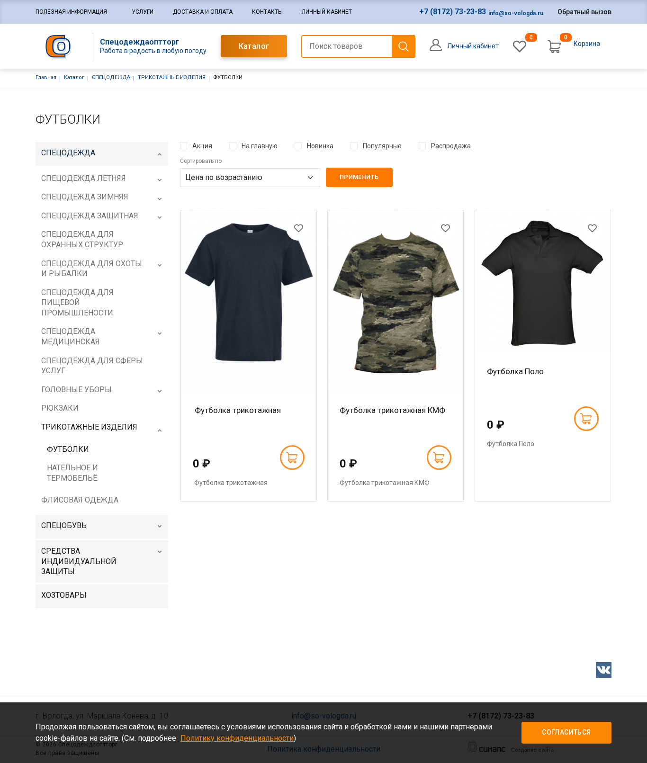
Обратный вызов (584, 12)
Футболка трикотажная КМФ (392, 410)
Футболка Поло (515, 371)
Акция (202, 146)
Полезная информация (71, 12)
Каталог (254, 46)
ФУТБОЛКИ (68, 449)
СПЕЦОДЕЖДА (111, 77)
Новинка (320, 146)
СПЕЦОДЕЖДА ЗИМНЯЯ (84, 196)
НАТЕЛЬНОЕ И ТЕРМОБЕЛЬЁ (72, 473)
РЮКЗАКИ (60, 408)
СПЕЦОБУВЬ (64, 525)
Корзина (587, 43)
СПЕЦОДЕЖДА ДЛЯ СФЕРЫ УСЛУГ (92, 366)
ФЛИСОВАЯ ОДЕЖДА (79, 499)
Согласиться (566, 732)
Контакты (267, 12)
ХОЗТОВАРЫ (64, 595)
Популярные (382, 146)
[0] (519, 46)
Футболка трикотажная (237, 410)
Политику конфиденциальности (237, 738)
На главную (260, 146)
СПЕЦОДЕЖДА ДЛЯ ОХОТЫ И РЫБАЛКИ (91, 268)
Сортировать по (201, 161)
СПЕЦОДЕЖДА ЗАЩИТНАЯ (89, 215)
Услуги (142, 12)
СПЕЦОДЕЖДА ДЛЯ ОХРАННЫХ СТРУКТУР (82, 239)
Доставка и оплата (203, 12)
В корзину (292, 457)
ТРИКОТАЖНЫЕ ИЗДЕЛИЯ (172, 77)
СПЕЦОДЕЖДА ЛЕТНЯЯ (83, 178)
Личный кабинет (327, 12)
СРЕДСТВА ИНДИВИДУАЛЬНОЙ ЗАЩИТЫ (79, 561)
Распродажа (451, 146)
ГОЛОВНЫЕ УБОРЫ (76, 389)
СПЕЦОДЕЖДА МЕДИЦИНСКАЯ (70, 336)
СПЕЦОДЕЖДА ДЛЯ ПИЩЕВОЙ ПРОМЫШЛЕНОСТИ (77, 302)
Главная (46, 77)
